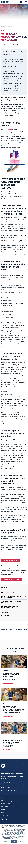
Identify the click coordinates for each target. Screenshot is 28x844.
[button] (26, 1)
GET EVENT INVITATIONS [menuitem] (8, 790)
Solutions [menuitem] (4, 798)
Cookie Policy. (17, 834)
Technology (5, 44)
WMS (6, 129)
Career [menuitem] (3, 809)
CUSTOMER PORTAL (8, 782)
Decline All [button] (21, 841)
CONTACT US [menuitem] (5, 787)
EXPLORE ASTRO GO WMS (11, 579)
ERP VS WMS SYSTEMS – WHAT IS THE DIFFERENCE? (13, 710)
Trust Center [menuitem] (4, 815)
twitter (15, 629)
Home (2, 26)
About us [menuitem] (3, 812)
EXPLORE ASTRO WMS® (10, 560)
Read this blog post (8, 683)
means (10, 129)
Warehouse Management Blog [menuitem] (9, 801)
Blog (16, 26)
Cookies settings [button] (7, 841)
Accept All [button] (14, 841)
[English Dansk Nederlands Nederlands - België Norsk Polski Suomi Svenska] (22, 2)
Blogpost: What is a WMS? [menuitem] (8, 803)
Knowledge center (9, 26)
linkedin (20, 629)
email (25, 629)
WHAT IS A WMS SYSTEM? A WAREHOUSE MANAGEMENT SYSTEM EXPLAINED (13, 679)
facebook (9, 629)
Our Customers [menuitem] (5, 806)
